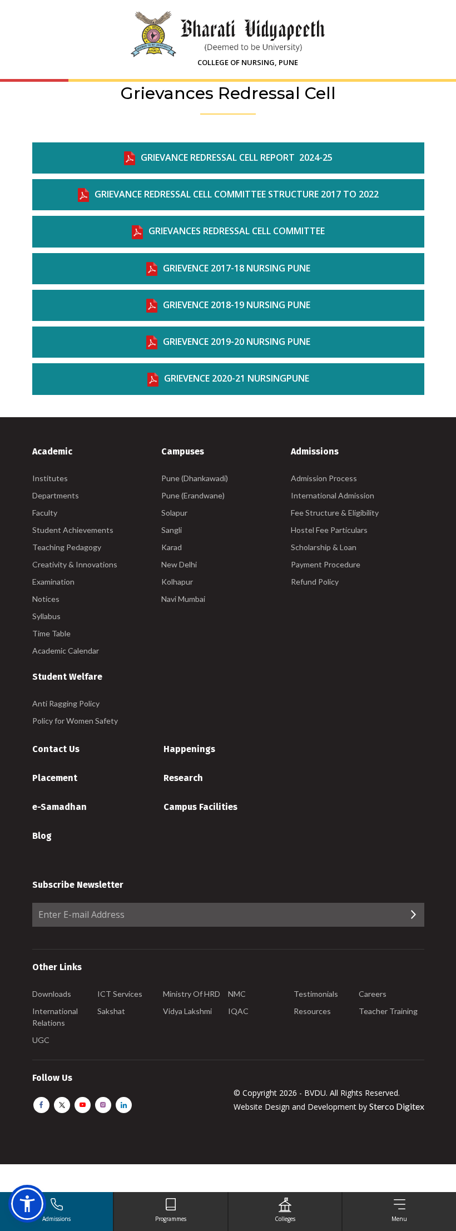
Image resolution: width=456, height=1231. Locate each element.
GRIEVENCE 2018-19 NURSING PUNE (236, 305)
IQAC (238, 1011)
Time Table (51, 633)
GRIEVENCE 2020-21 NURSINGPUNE (236, 378)
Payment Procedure (325, 564)
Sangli (171, 530)
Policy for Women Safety (75, 720)
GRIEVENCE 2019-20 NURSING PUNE (236, 341)
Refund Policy (315, 581)
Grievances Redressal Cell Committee (236, 231)
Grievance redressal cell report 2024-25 (237, 157)
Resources (312, 1011)
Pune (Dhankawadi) (194, 478)
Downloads (51, 993)
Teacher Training (388, 1011)
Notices (46, 599)
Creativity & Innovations (74, 564)
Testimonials (316, 993)
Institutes (50, 478)
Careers (372, 993)
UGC (40, 1040)
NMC (237, 993)
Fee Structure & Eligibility (335, 512)
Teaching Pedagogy (66, 547)
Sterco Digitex (396, 1106)
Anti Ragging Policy (66, 703)
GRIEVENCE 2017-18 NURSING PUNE (236, 268)
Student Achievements (72, 530)
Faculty (44, 512)
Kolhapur (177, 581)
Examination (53, 581)
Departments (55, 495)
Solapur (174, 512)
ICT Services (119, 993)
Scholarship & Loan (323, 547)
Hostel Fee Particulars (329, 530)
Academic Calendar (65, 650)
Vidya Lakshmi (187, 1011)
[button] (27, 1204)
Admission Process (324, 478)
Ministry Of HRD (191, 993)
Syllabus (46, 616)
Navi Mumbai (183, 599)
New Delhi (179, 564)
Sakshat (111, 1011)
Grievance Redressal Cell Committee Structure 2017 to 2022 (237, 194)
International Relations (55, 1016)
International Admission (332, 495)
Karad (171, 547)
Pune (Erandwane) (193, 495)
